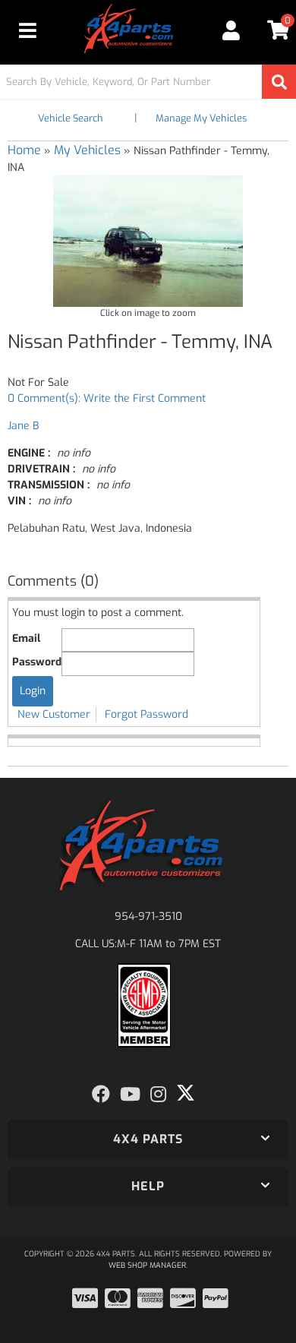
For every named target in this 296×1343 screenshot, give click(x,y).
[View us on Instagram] (158, 1094)
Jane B (23, 426)
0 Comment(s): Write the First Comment (107, 398)
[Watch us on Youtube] (130, 1094)
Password (36, 662)
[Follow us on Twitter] (185, 1093)
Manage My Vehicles (201, 118)
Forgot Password (146, 714)
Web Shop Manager (147, 1265)
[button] (148, 82)
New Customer (53, 714)
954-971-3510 (148, 916)
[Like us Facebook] (101, 1094)
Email (26, 638)
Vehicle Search (70, 118)
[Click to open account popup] (231, 30)
